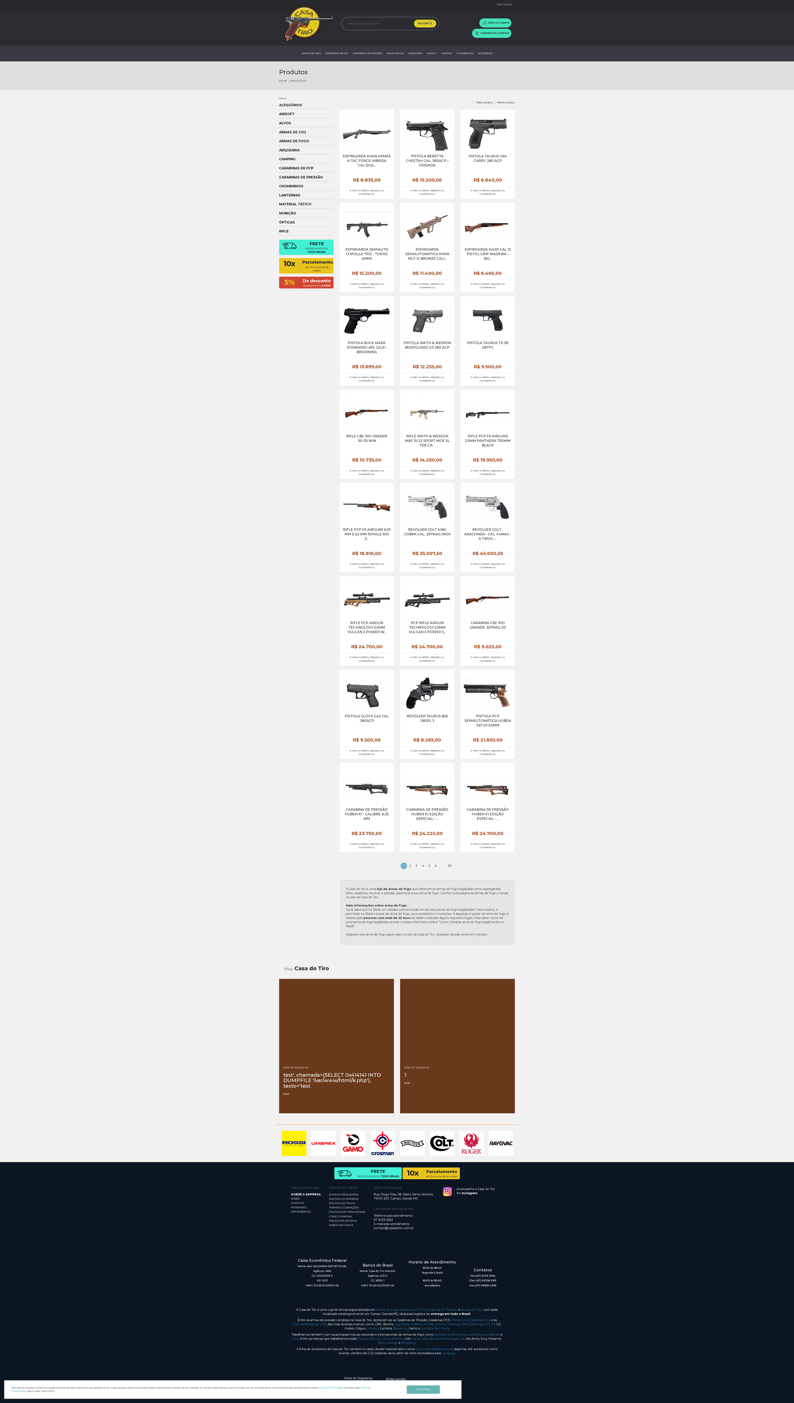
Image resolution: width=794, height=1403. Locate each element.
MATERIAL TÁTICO (295, 204)
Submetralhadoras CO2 (309, 1324)
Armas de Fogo (387, 1310)
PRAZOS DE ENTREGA (343, 1220)
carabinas (474, 1334)
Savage (392, 1343)
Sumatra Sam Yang (435, 1328)
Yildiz (425, 1339)
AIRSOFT (432, 53)
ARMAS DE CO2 (395, 53)
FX (493, 1324)
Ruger (454, 1339)
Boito (382, 1343)
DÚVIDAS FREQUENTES (343, 1194)
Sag (397, 1324)
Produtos (298, 80)
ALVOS (285, 123)
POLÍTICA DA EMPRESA (344, 1198)
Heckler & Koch (434, 1324)
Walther (416, 1324)
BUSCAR (423, 23)
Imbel (444, 1339)
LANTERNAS (289, 195)
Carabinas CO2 (480, 1320)
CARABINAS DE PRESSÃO (367, 53)
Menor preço (506, 102)
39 (449, 866)
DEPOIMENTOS (300, 1211)
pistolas (439, 1334)
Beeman (476, 1324)
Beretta (397, 1339)
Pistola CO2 (459, 1320)
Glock (416, 1339)
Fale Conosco (504, 4)
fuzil (295, 1339)
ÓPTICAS (287, 222)
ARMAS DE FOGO (311, 53)
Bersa (434, 1339)
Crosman (453, 1324)
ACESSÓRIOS (485, 53)
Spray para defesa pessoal (434, 1349)
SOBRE (295, 1198)
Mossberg (408, 1343)
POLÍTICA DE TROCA (342, 1203)
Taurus (363, 1339)
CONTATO (297, 1202)
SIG (487, 1324)
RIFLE (284, 231)
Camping (448, 1353)
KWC (465, 1324)
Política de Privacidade (330, 1387)
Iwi (462, 1339)
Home (283, 80)
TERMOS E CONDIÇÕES (344, 1207)
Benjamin (400, 1328)
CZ (379, 1339)
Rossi (405, 1324)
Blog (288, 969)
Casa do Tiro (311, 968)
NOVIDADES (298, 1207)
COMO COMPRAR (340, 1216)
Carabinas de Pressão (442, 1310)
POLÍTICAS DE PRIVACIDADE (347, 1211)
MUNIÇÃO (287, 213)
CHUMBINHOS (465, 53)
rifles (462, 1334)
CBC (372, 1339)
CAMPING (446, 53)
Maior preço (484, 102)
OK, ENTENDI (423, 1389)
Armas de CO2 (471, 1310)
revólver (452, 1334)
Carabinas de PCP (413, 1310)
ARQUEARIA (415, 53)
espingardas (491, 1334)
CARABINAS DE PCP (336, 53)
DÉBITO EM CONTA (341, 1225)
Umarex (373, 1328)
